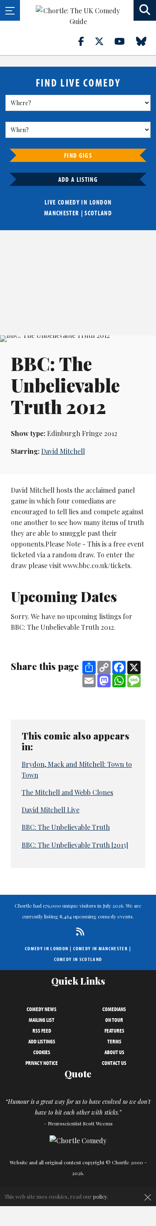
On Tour (114, 1020)
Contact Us (114, 1063)
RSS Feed (41, 1030)
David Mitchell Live (50, 809)
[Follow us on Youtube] (124, 41)
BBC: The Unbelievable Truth (66, 827)
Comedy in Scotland (78, 959)
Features (114, 1030)
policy (100, 1196)
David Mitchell (63, 451)
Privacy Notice (41, 1063)
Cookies (41, 1052)
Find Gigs (78, 155)
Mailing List (41, 1020)
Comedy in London (46, 948)
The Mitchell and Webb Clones (67, 792)
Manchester (61, 213)
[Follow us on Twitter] (104, 41)
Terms (114, 1041)
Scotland (98, 213)
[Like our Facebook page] (86, 41)
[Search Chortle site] (145, 10)
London (100, 202)
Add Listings (41, 1041)
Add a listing (78, 179)
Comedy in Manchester (100, 948)
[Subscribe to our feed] (78, 931)
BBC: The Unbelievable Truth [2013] (75, 845)
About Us (114, 1052)
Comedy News (42, 1009)
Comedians (114, 1009)
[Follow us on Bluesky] (146, 41)
